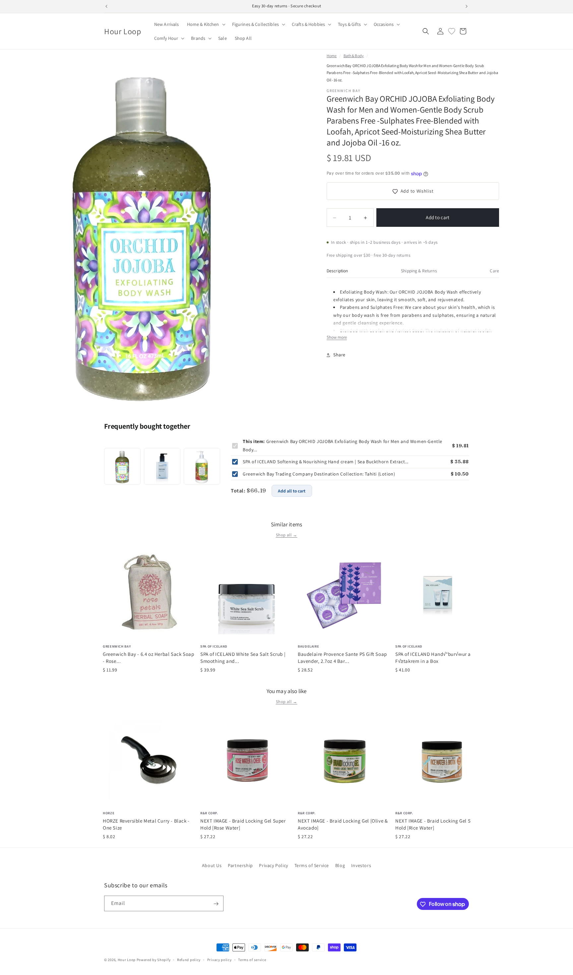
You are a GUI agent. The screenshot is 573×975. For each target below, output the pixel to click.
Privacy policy (219, 959)
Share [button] (339, 355)
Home (332, 55)
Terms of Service (311, 865)
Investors (361, 865)
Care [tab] (494, 271)
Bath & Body (354, 55)
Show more (337, 337)
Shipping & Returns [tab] (419, 271)
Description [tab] (337, 271)
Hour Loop (127, 959)
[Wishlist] (452, 31)
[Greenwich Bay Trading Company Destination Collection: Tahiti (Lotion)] (202, 466)
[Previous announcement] (106, 6)
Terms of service (252, 959)
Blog (340, 865)
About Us (212, 865)
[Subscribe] (216, 904)
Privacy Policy (273, 865)
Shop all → (286, 535)
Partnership (240, 865)
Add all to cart (291, 491)
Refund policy (189, 959)
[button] (205, 24)
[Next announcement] (466, 6)
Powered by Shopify (154, 959)
